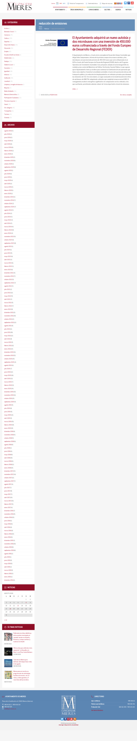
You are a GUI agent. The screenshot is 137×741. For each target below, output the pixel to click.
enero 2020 (7, 388)
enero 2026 (7, 154)
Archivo (6, 28)
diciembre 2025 (8, 157)
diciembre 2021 (8, 312)
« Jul (5, 620)
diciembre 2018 (8, 431)
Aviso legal (61, 725)
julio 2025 (7, 174)
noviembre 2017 (8, 474)
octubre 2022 (8, 279)
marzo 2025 (7, 187)
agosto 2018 (7, 444)
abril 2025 (7, 183)
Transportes (7, 111)
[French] (121, 3)
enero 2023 (7, 269)
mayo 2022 (7, 296)
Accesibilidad (75, 725)
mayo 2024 (7, 220)
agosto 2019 (7, 405)
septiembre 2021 (9, 322)
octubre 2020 (8, 359)
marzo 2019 (7, 421)
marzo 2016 (7, 530)
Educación (7, 48)
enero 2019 (7, 428)
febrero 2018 (8, 464)
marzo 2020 (8, 382)
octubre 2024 (8, 203)
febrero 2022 (8, 306)
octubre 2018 (8, 438)
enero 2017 (7, 507)
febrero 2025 (8, 190)
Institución (7, 78)
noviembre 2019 (9, 395)
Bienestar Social (9, 31)
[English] (118, 3)
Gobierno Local (8, 65)
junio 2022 (7, 293)
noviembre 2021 (8, 316)
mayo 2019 (7, 415)
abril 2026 (7, 144)
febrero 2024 (8, 230)
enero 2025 (7, 193)
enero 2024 (7, 233)
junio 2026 (7, 137)
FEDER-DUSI (53, 95)
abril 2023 (7, 259)
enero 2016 (7, 537)
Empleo (6, 51)
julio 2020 (7, 368)
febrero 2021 (8, 345)
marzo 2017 (7, 501)
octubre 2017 (8, 478)
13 (18, 605)
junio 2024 (7, 217)
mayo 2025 (7, 180)
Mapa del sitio (68, 725)
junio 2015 (7, 560)
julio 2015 (7, 557)
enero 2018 (7, 468)
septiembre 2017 (9, 481)
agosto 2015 (7, 553)
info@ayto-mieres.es (10, 709)
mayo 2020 (7, 375)
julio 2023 (7, 250)
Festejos (6, 61)
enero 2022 (7, 309)
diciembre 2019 (8, 392)
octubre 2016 (8, 517)
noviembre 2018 (8, 435)
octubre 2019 (8, 398)
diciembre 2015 (8, 540)
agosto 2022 (8, 286)
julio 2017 (7, 487)
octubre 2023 (8, 240)
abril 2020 (7, 378)
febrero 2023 (8, 266)
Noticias (46, 29)
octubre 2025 (8, 164)
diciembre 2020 (8, 352)
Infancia (6, 74)
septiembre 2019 (9, 402)
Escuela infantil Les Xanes (11, 55)
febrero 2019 (8, 425)
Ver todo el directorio (97, 710)
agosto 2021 (7, 326)
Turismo (6, 114)
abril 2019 (7, 418)
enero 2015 (7, 577)
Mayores (6, 88)
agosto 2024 (8, 210)
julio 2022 (7, 289)
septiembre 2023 (9, 243)
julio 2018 (7, 448)
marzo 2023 (7, 263)
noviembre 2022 (9, 276)
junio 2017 (7, 491)
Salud (6, 104)
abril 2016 (7, 527)
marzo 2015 (7, 570)
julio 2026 (7, 134)
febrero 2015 (7, 573)
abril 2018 (7, 458)
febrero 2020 (8, 385)
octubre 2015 (8, 547)
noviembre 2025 (9, 160)
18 (10, 609)
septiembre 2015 (9, 550)
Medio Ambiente (8, 91)
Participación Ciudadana (11, 98)
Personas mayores (9, 101)
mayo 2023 (7, 256)
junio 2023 (7, 253)
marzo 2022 (7, 302)
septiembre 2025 (9, 167)
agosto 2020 (8, 365)
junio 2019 (7, 411)
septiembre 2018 (9, 441)
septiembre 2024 (9, 207)
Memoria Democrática (10, 94)
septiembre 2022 (9, 283)
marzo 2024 (8, 226)
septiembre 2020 (9, 362)
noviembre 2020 (9, 355)
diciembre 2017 (8, 471)
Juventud (7, 81)
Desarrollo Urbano (9, 45)
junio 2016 (7, 521)
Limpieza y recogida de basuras (13, 84)
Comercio (7, 35)
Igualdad (6, 71)
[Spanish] (115, 3)
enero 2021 (7, 349)
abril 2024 (7, 223)
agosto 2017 (7, 484)
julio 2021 (7, 329)
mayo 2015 (7, 563)
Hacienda (7, 68)
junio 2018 (7, 451)
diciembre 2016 (8, 511)
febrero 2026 (8, 150)
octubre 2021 (8, 319)
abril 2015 (7, 567)
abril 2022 (7, 299)
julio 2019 (7, 408)
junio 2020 (7, 372)
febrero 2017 (7, 504)
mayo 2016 (7, 524)
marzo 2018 (7, 461)
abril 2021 (7, 339)
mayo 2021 (7, 335)
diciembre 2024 (8, 197)
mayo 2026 (7, 140)
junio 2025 (7, 177)
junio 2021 (7, 332)
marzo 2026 (7, 147)
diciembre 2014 (8, 580)
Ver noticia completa (126, 95)
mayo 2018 (7, 454)
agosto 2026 (8, 131)
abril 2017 (7, 497)
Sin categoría (8, 108)
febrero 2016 (8, 534)
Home (40, 29)
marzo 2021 (7, 342)
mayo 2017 (7, 494)
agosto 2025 (7, 170)
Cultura (6, 38)
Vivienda (6, 117)
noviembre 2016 (8, 514)
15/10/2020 (44, 95)
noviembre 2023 (9, 236)
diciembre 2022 (8, 273)
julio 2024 (7, 213)
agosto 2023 (8, 246)
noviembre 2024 (9, 200)
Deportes (6, 41)
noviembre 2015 (8, 544)
